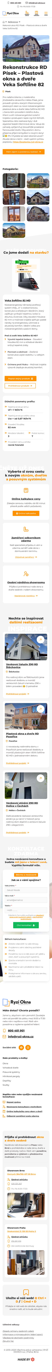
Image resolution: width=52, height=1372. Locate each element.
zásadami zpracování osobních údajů (26, 916)
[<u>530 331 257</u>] (8, 1183)
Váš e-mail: (9, 896)
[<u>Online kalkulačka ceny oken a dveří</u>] (4, 1111)
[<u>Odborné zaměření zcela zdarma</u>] (4, 1116)
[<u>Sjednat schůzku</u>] (8, 1179)
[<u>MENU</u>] (46, 12)
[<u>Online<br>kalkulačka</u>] (36, 12)
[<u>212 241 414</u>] (8, 1241)
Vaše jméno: (10, 886)
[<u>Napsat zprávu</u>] (4, 1102)
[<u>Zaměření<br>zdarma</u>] (27, 12)
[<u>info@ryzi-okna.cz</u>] (4, 1036)
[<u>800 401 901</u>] (4, 1030)
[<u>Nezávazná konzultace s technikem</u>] (4, 1106)
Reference (13, 22)
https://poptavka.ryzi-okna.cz (28, 142)
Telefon (8, 906)
